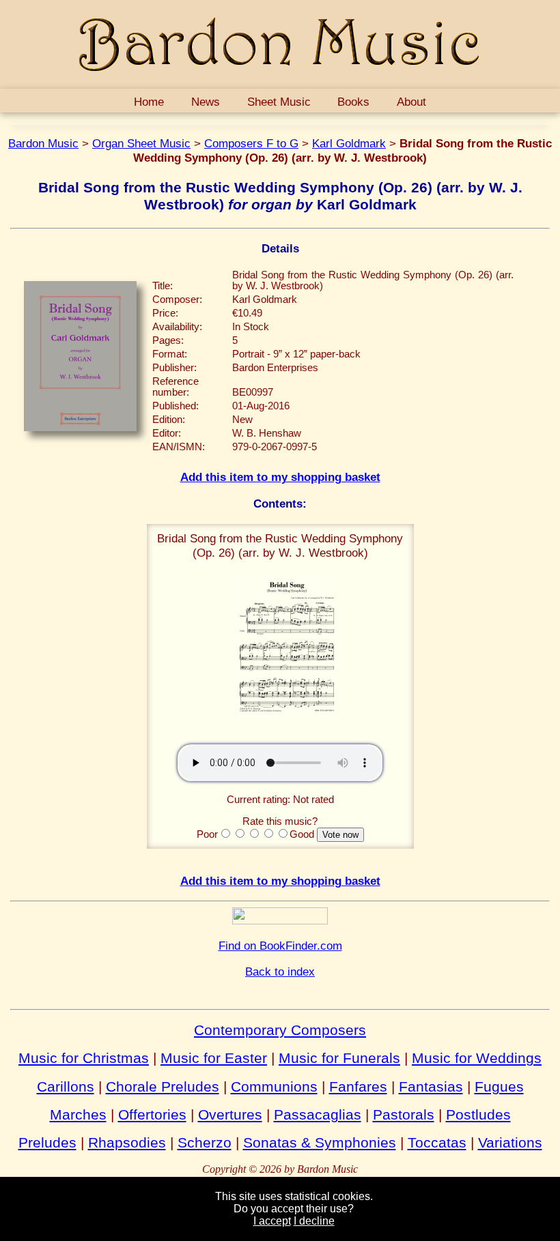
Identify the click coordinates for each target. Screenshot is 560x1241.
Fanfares (358, 1086)
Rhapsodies (127, 1142)
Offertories (152, 1114)
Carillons (65, 1086)
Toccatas (437, 1142)
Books (353, 101)
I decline (314, 1221)
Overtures (230, 1114)
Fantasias (431, 1086)
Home (149, 101)
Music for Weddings (477, 1058)
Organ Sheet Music (141, 143)
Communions (274, 1086)
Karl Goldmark (349, 143)
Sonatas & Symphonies (319, 1142)
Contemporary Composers (280, 1030)
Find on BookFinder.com (280, 945)
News (205, 101)
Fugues (499, 1086)
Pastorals (403, 1114)
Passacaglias (317, 1114)
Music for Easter (213, 1058)
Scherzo (205, 1142)
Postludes (478, 1114)
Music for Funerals (339, 1058)
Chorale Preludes (162, 1086)
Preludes (47, 1142)
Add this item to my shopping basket (280, 477)
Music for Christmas (83, 1058)
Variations (510, 1142)
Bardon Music (43, 143)
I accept (272, 1221)
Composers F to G (251, 143)
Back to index (280, 971)
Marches (78, 1114)
